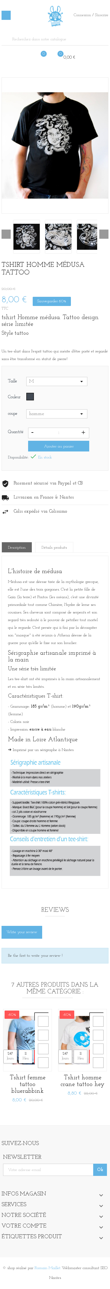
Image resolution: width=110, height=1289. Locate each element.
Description (17, 547)
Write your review (21, 932)
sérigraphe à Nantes (57, 750)
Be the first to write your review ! (35, 956)
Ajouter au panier (59, 446)
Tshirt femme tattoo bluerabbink (28, 1084)
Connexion (83, 15)
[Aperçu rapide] (43, 1021)
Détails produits (54, 547)
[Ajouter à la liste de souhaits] (43, 1049)
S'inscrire (101, 15)
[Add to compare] (43, 1062)
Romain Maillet (48, 1268)
